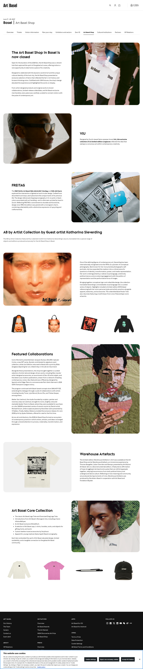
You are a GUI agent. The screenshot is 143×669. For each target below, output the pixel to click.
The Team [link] (6, 627)
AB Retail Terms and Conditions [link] (83, 647)
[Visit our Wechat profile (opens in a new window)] (124, 623)
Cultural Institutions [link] (104, 32)
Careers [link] (6, 630)
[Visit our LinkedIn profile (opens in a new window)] (117, 623)
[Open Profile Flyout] (115, 5)
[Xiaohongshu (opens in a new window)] (130, 623)
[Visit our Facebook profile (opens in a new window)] (110, 623)
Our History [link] (7, 623)
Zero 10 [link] (77, 32)
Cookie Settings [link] (77, 643)
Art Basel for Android (79, 627)
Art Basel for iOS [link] (77, 623)
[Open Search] (110, 5)
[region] (71, 659)
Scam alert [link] (7, 637)
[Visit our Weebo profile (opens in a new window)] (127, 623)
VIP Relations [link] (129, 32)
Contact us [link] (7, 633)
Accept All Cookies (127, 659)
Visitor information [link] (32, 32)
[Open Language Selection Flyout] (123, 5)
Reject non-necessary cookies (109, 659)
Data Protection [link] (77, 640)
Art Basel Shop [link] (88, 32)
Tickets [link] (19, 32)
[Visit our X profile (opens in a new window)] (114, 623)
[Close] (139, 659)
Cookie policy (41, 667)
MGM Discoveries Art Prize (46, 633)
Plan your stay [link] (47, 32)
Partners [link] (118, 32)
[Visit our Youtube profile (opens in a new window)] (120, 623)
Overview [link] (10, 32)
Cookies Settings (91, 659)
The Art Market (42, 630)
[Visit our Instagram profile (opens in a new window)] (107, 623)
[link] (10, 5)
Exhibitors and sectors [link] (64, 32)
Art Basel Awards (43, 627)
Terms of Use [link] (76, 637)
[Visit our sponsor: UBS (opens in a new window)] (134, 5)
